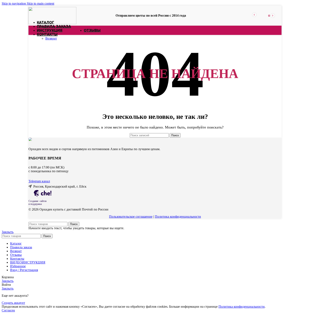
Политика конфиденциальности (178, 216)
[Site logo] (52, 23)
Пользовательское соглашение (130, 216)
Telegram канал (39, 181)
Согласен (8, 310)
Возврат (51, 38)
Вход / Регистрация (24, 270)
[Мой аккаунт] (260, 15)
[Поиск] (247, 15)
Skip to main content (40, 3)
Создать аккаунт (13, 303)
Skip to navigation (14, 3)
